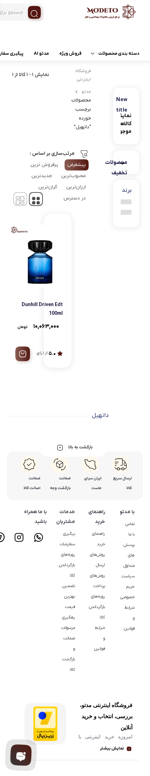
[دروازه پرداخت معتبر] (45, 724)
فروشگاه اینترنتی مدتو (83, 81)
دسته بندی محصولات (119, 53)
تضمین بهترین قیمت (68, 596)
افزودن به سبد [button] (22, 354)
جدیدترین (41, 176)
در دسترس (74, 198)
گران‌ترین (47, 187)
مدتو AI (41, 53)
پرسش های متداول (129, 555)
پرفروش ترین (44, 164)
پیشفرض (76, 164)
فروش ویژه (70, 53)
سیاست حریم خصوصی (127, 586)
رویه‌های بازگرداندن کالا (97, 607)
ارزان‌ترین (76, 187)
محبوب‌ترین (73, 176)
